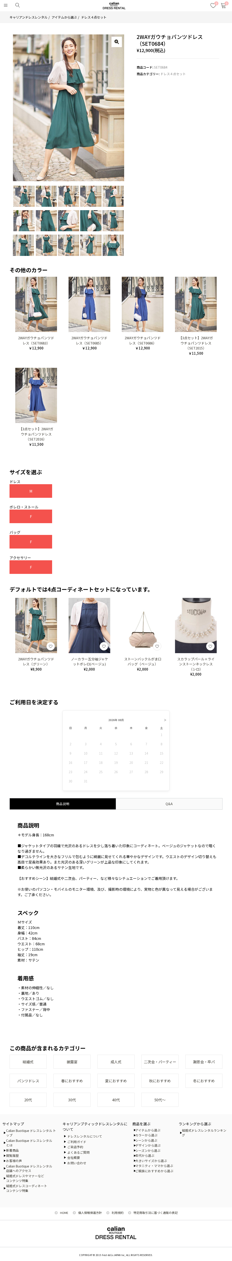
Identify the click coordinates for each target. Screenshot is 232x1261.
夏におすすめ (116, 1080)
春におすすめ (72, 1080)
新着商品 (12, 1150)
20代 (28, 1099)
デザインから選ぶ (148, 1145)
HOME (64, 1212)
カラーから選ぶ (146, 1135)
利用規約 (117, 1212)
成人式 (116, 1061)
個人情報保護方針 (90, 1212)
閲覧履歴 (12, 1155)
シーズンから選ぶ (147, 1150)
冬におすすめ (204, 1080)
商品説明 (63, 803)
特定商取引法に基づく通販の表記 (155, 1212)
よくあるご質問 (78, 1152)
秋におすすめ (160, 1080)
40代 (116, 1099)
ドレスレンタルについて (84, 1136)
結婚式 (28, 1061)
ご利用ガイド (76, 1141)
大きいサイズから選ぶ (151, 1160)
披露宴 (72, 1061)
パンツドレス (28, 1080)
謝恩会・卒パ (204, 1061)
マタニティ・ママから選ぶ (154, 1165)
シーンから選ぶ (146, 1140)
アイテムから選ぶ (64, 17)
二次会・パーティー (160, 1061)
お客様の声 (14, 1160)
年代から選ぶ (144, 1155)
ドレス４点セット (93, 17)
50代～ (160, 1099)
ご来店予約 (75, 1147)
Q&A (169, 803)
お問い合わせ (76, 1163)
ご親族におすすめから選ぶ (154, 1171)
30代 (72, 1099)
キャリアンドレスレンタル (28, 17)
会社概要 (73, 1157)
